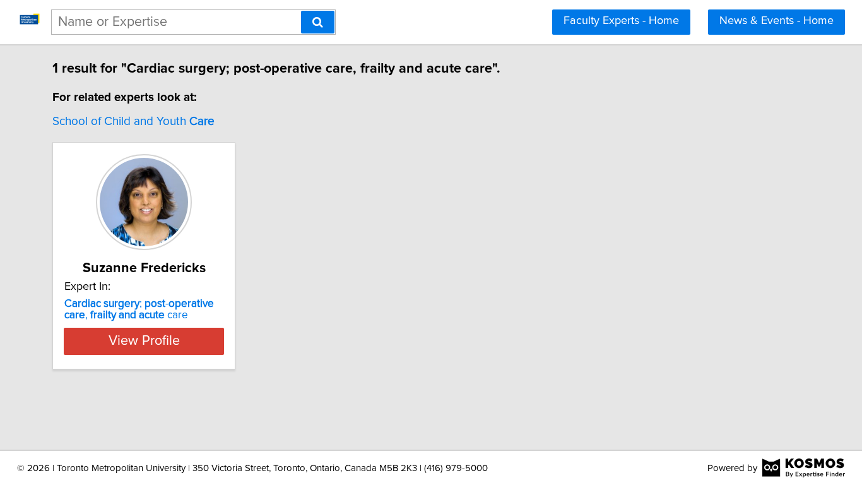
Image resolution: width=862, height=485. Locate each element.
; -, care (139, 309)
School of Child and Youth (133, 122)
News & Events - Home (776, 21)
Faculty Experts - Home (621, 21)
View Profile (144, 341)
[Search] (317, 22)
